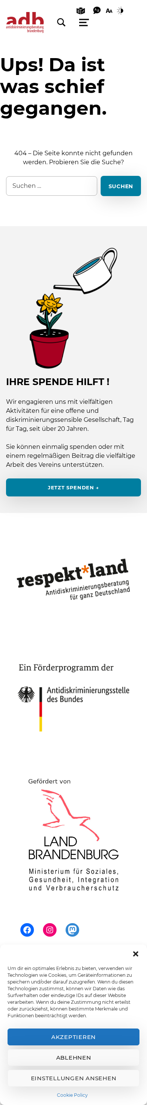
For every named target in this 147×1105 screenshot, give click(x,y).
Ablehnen (73, 1057)
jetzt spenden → (73, 487)
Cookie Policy (72, 1095)
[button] (135, 954)
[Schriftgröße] (109, 10)
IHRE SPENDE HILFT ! (57, 381)
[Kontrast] (121, 10)
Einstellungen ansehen (73, 1078)
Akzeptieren (73, 1037)
